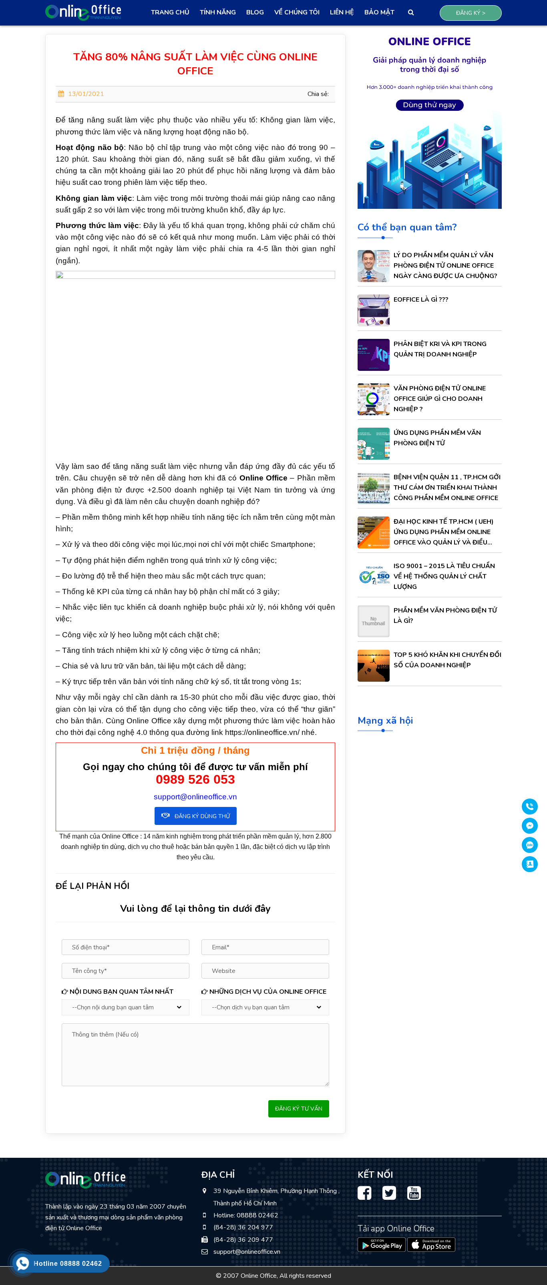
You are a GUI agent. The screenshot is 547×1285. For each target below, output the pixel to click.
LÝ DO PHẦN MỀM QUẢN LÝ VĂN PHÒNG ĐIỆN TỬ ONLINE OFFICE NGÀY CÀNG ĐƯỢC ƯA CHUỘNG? (445, 265)
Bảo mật (379, 12)
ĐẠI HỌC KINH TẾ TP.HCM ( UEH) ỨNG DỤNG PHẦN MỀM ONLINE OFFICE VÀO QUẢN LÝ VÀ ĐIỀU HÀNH (444, 532)
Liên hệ (342, 12)
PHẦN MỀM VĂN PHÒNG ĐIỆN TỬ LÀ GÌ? (445, 615)
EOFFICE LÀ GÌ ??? (421, 299)
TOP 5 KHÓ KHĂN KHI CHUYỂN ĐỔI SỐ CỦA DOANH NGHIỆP (447, 660)
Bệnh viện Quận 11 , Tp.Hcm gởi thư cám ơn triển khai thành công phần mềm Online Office (447, 487)
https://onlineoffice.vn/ (262, 732)
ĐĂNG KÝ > (470, 13)
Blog (255, 12)
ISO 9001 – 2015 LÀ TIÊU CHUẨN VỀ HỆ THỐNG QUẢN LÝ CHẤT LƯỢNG (444, 576)
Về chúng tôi (297, 12)
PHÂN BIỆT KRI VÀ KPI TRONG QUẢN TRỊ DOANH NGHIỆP (440, 349)
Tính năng (218, 12)
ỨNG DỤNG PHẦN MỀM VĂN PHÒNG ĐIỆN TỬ (437, 438)
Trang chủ (170, 12)
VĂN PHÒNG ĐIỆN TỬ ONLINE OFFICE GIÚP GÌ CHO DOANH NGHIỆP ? (440, 399)
